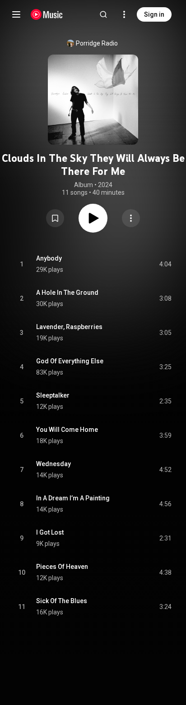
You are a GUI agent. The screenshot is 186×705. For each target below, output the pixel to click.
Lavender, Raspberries (69, 326)
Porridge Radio (97, 43)
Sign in (154, 14)
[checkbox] (165, 264)
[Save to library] (55, 218)
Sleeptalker (53, 395)
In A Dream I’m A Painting (73, 498)
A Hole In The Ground (67, 292)
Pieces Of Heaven (62, 566)
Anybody (49, 258)
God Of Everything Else (69, 361)
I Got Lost (50, 532)
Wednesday (53, 463)
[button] (55, 218)
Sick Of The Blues (61, 600)
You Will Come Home (67, 429)
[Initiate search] (103, 14)
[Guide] (16, 14)
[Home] (47, 14)
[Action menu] (131, 218)
